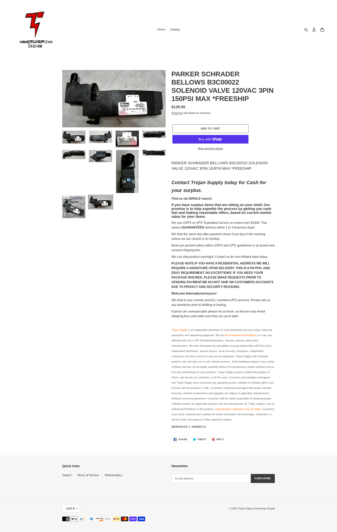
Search (66, 475)
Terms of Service (88, 475)
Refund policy (113, 475)
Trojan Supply (245, 508)
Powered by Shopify (264, 508)
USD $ (70, 508)
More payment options (210, 148)
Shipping (176, 112)
